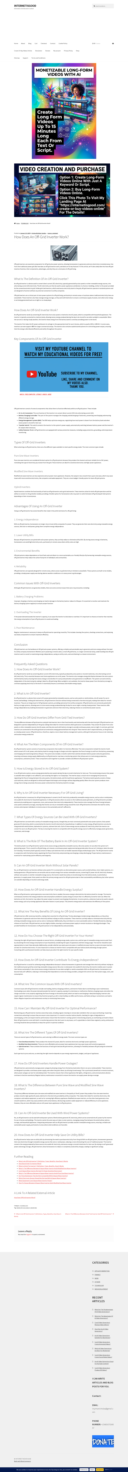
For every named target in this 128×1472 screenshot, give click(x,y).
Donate (47, 51)
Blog (29, 43)
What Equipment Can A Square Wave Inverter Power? (35, 1181)
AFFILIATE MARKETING (102, 1271)
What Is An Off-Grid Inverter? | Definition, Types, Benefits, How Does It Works (43, 1161)
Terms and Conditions (38, 58)
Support (25, 58)
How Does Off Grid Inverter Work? (24, 1197)
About (23, 43)
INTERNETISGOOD (25, 6)
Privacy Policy (68, 51)
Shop (77, 51)
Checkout (44, 43)
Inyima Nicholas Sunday (39, 233)
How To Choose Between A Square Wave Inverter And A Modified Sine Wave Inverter (45, 1183)
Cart (36, 43)
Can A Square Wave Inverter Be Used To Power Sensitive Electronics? (40, 1171)
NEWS (96, 1278)
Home (16, 43)
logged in (29, 1234)
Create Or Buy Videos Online (23, 51)
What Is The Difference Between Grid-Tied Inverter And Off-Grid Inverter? (88, 1214)
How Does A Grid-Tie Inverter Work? (30, 1164)
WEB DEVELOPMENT (101, 1289)
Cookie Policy (63, 43)
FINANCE (97, 1275)
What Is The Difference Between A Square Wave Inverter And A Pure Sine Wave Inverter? (46, 1173)
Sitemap (17, 58)
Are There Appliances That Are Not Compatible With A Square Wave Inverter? (43, 1176)
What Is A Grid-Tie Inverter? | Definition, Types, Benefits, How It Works (41, 1166)
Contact (52, 43)
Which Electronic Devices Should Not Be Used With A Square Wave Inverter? (42, 1178)
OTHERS (97, 1282)
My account (57, 51)
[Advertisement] (64, 26)
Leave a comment (53, 233)
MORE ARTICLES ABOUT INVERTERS (27, 1208)
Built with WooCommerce (22, 1461)
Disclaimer (38, 51)
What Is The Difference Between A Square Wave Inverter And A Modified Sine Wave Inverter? (47, 1168)
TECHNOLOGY (25, 223)
